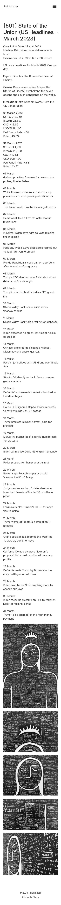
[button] (54, 6)
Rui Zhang (34, 897)
